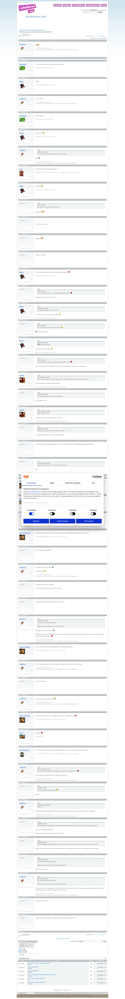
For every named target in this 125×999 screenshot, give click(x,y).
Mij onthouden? (102, 10)
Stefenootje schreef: (43, 308)
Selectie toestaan (62, 521)
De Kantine (41, 30)
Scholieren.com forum (25, 30)
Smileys (20, 950)
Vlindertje (22, 64)
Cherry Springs (24, 533)
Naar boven (104, 993)
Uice (21, 169)
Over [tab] (93, 483)
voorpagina (26, 2)
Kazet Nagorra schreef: (44, 377)
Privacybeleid (54, 995)
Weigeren (36, 521)
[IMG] (20, 951)
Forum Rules (21, 954)
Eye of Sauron (24, 750)
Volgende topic (65, 938)
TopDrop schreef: (42, 788)
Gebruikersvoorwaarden (64, 995)
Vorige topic (58, 938)
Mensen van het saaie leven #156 (36, 982)
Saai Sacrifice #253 (33, 967)
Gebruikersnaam (85, 10)
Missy (21, 81)
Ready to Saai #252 (33, 970)
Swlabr (21, 375)
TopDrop (22, 44)
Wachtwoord (86, 12)
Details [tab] (52, 483)
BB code (20, 949)
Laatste (103, 36)
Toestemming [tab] (31, 483)
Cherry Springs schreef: (44, 769)
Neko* (21, 733)
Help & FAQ (82, 995)
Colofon (75, 995)
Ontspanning (34, 30)
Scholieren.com (97, 993)
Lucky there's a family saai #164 (36, 978)
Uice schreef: (41, 205)
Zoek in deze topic (101, 38)
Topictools (93, 38)
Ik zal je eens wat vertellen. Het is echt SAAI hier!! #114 (36, 32)
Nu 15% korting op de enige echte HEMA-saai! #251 (41, 974)
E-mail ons (90, 993)
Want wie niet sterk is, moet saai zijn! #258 (39, 963)
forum (31, 2)
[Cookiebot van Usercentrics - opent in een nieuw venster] (94, 477)
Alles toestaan (88, 521)
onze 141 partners (34, 492)
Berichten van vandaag (34, 16)
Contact (88, 995)
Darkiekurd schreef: (43, 394)
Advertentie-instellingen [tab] (73, 483)
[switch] (52, 513)
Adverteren (46, 995)
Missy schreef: (42, 291)
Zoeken (43, 16)
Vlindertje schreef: (42, 152)
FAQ (27, 16)
